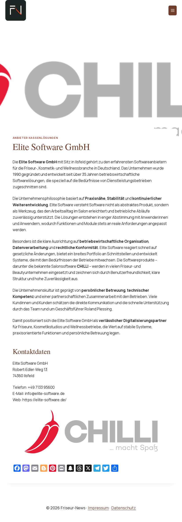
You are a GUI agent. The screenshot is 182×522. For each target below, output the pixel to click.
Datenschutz (123, 507)
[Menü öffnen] (172, 10)
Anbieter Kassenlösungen (35, 138)
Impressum (98, 507)
